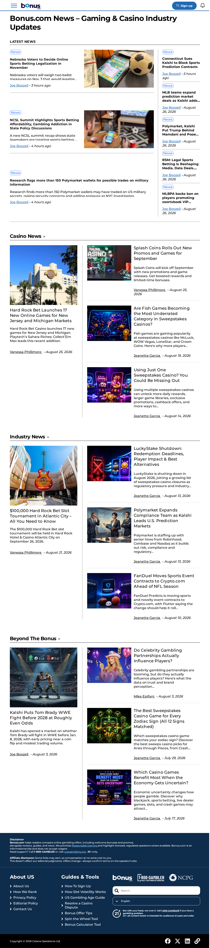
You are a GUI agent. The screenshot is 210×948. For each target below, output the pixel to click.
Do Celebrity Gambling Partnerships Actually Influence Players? (156, 665)
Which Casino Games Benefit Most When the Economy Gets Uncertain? (159, 787)
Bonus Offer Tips (77, 927)
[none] (154, 910)
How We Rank (25, 901)
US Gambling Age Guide (84, 911)
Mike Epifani (142, 706)
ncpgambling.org (75, 861)
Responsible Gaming (85, 855)
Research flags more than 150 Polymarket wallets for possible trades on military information (72, 182)
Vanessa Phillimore (26, 352)
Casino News (25, 236)
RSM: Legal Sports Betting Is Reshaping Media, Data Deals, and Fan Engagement (177, 163)
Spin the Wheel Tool (80, 932)
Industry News (27, 441)
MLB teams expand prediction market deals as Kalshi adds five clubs (176, 96)
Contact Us (22, 918)
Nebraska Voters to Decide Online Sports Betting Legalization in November (39, 64)
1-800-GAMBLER (169, 920)
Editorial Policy (25, 913)
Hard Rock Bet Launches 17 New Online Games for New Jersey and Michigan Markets (41, 315)
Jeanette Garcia (145, 360)
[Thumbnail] (43, 275)
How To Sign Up (77, 895)
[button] (14, 6)
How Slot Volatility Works (79, 903)
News (15, 52)
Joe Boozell (19, 85)
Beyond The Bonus (33, 648)
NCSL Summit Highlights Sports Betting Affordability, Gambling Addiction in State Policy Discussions (42, 124)
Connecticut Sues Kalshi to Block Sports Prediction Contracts (178, 62)
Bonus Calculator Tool (82, 938)
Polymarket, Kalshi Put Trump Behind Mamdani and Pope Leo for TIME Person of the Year (176, 129)
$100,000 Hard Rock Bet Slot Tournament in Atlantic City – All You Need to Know (41, 520)
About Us (21, 895)
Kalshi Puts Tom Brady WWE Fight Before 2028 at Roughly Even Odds (41, 727)
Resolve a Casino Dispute (78, 919)
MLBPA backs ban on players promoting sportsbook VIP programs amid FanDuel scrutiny (177, 197)
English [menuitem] (123, 910)
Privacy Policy (24, 907)
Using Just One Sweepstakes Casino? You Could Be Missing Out (159, 379)
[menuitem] (154, 910)
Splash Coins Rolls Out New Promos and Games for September (161, 253)
